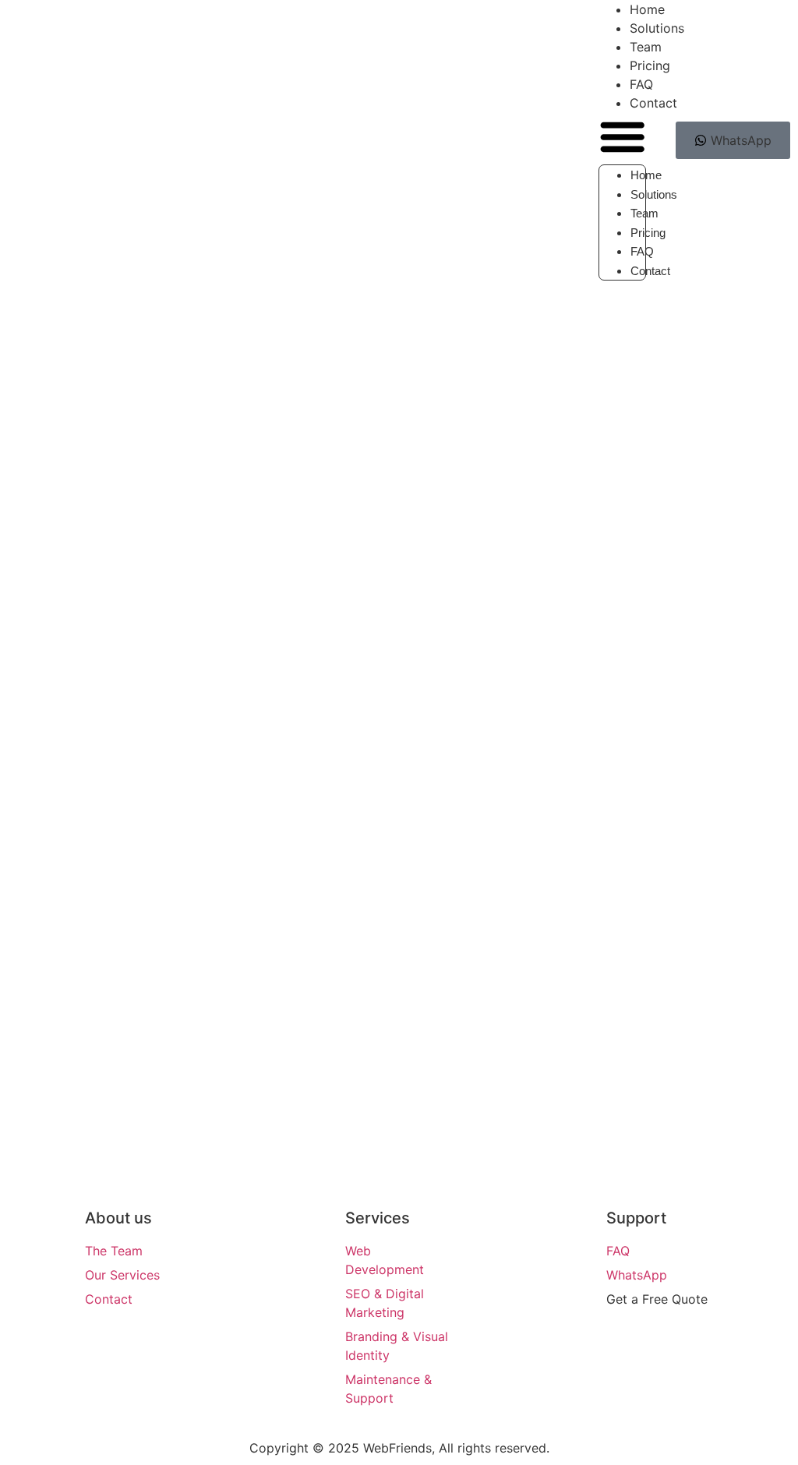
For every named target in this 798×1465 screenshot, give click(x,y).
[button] (622, 138)
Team (644, 213)
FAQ (642, 251)
